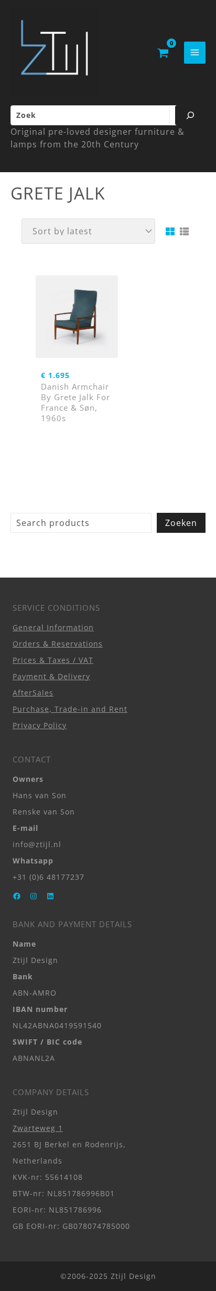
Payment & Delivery (51, 676)
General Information (53, 627)
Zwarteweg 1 (38, 1128)
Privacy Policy (40, 725)
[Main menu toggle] (195, 52)
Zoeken (181, 523)
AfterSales (33, 693)
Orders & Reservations (58, 644)
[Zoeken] (190, 115)
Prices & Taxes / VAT (53, 660)
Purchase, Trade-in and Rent (70, 709)
